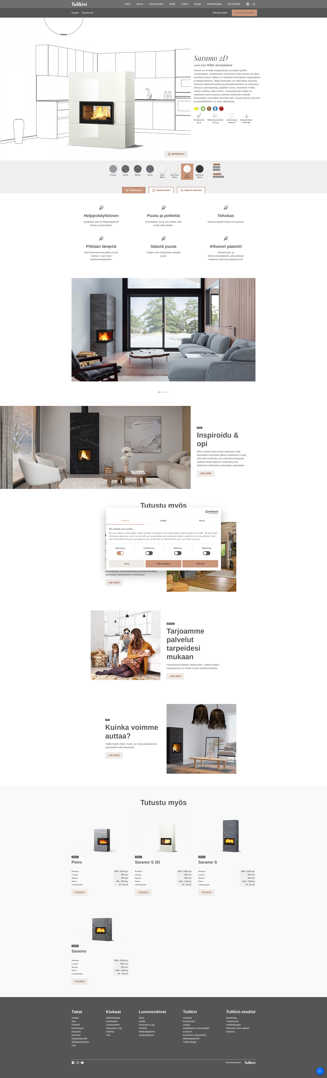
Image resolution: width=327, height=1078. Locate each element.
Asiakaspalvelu (146, 1035)
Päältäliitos (218, 176)
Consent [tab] (125, 521)
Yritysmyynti (232, 1021)
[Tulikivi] (82, 4)
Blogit (172, 4)
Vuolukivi (187, 1018)
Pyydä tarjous (244, 12)
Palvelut (110, 1031)
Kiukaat (113, 1011)
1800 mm (216, 167)
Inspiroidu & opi (114, 1028)
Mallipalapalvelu (147, 1031)
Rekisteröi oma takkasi (237, 1028)
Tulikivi (184, 4)
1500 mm (216, 164)
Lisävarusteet (113, 1024)
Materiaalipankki (191, 1038)
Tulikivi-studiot (240, 1011)
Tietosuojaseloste (233, 1062)
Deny (127, 564)
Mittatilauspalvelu (80, 1042)
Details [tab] (163, 521)
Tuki (74, 1045)
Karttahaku (231, 1018)
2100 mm (216, 170)
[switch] (149, 553)
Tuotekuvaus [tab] (135, 190)
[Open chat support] (320, 1071)
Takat (127, 4)
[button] (253, 4)
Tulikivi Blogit (189, 1042)
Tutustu (80, 892)
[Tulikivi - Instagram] (77, 1062)
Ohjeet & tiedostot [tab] (193, 190)
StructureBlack (200, 176)
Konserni (187, 1031)
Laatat (142, 1021)
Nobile (138, 175)
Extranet (230, 1031)
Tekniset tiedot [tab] (163, 190)
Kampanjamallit (79, 1038)
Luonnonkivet (152, 1011)
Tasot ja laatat (156, 4)
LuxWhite (187, 176)
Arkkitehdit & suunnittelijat (196, 1028)
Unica (150, 175)
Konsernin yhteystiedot (194, 1035)
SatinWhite (162, 176)
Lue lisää (205, 473)
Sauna (139, 4)
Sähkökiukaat (113, 1018)
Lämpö (186, 1024)
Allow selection (163, 564)
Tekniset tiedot (220, 12)
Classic (113, 175)
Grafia (125, 175)
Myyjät (197, 4)
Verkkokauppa (214, 4)
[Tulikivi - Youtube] (82, 1062)
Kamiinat (76, 1035)
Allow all (200, 564)
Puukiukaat (111, 1021)
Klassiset (76, 1031)
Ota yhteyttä (234, 4)
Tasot (141, 1018)
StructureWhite (175, 176)
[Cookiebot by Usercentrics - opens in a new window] (207, 512)
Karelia (75, 12)
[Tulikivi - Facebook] (73, 1062)
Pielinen (76, 1024)
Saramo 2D (87, 12)
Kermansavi (78, 1028)
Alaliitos (217, 174)
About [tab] (202, 521)
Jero (74, 1021)
